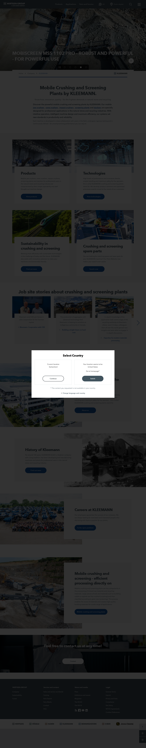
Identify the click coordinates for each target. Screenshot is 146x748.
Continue (53, 379)
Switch (92, 379)
